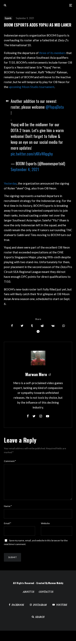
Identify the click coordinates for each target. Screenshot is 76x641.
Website (45, 523)
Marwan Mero (36, 374)
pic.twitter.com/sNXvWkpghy (32, 154)
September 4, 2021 (25, 169)
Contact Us (46, 591)
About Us (28, 591)
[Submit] (42, 325)
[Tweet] (22, 325)
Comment (10, 461)
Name (8, 506)
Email (7, 523)
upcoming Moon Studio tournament (31, 87)
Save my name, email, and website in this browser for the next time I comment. (36, 542)
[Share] (12, 325)
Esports (8, 18)
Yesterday (10, 183)
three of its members (52, 53)
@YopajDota (55, 107)
